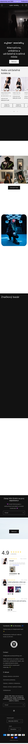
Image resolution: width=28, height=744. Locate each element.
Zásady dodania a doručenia (11, 676)
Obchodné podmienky (9, 679)
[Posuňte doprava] (17, 111)
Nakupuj (14, 61)
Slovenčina (13, 729)
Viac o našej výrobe (13, 467)
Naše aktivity (13, 490)
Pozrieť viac (12, 413)
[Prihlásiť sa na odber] (23, 513)
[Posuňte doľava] (10, 111)
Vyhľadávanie (7, 690)
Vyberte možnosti (7, 105)
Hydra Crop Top (16, 92)
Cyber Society (15, 740)
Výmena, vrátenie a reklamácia (11, 683)
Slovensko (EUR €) (13, 721)
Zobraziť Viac (14, 187)
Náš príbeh (13, 445)
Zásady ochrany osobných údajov (12, 686)
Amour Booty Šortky (6, 92)
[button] (2, 5)
